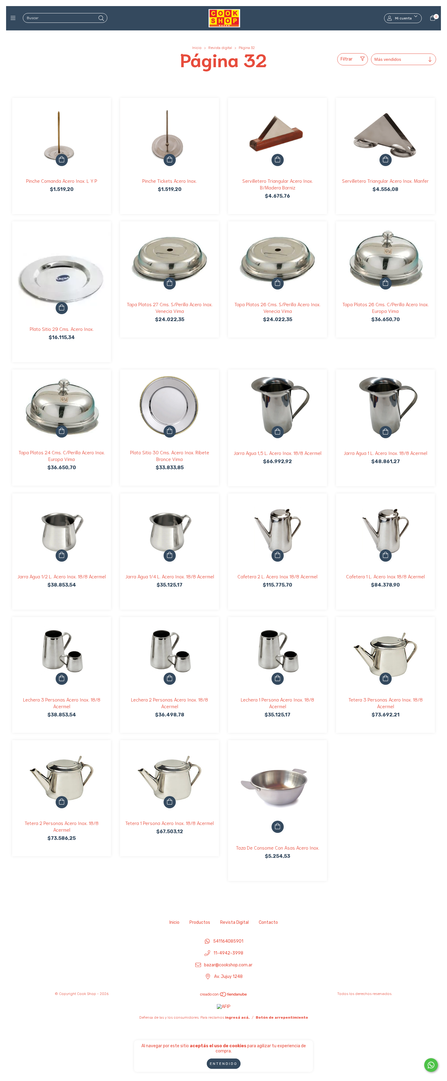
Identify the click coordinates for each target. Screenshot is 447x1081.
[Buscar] (101, 18)
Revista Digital (234, 922)
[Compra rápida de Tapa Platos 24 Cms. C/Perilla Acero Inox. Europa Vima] (62, 431)
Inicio (197, 48)
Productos (199, 922)
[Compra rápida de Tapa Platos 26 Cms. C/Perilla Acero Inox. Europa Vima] (385, 283)
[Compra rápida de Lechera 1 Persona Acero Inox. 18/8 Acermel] (278, 679)
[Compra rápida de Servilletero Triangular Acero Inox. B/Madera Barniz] (278, 160)
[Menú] (14, 18)
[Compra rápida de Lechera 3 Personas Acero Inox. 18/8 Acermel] (62, 679)
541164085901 (228, 941)
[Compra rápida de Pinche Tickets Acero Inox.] (170, 160)
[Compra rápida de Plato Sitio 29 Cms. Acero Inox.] (62, 308)
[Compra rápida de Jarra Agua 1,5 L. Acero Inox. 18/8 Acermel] (278, 432)
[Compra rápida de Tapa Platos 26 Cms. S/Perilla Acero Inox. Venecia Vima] (278, 283)
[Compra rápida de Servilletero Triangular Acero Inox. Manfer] (385, 160)
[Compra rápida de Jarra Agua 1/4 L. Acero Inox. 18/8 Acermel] (170, 555)
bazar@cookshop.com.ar (228, 965)
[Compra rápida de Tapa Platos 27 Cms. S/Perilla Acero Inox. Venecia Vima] (170, 283)
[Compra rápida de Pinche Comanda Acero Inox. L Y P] (62, 160)
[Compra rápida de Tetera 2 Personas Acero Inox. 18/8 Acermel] (62, 802)
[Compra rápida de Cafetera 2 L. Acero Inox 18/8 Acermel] (278, 555)
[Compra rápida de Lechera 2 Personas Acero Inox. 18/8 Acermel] (170, 679)
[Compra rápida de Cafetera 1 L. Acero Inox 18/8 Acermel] (385, 555)
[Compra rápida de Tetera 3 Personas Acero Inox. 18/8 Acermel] (385, 679)
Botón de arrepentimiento (282, 1017)
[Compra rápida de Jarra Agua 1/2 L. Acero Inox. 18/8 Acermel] (62, 555)
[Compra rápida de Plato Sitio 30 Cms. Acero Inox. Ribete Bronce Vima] (170, 431)
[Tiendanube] (223, 996)
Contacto (268, 922)
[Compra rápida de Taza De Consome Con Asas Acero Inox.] (278, 827)
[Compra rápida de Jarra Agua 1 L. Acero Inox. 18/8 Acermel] (385, 432)
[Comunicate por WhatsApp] (431, 1065)
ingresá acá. (237, 1017)
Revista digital (220, 48)
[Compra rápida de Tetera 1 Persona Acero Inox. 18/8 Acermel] (170, 802)
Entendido (223, 1064)
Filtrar (346, 59)
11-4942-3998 (228, 953)
